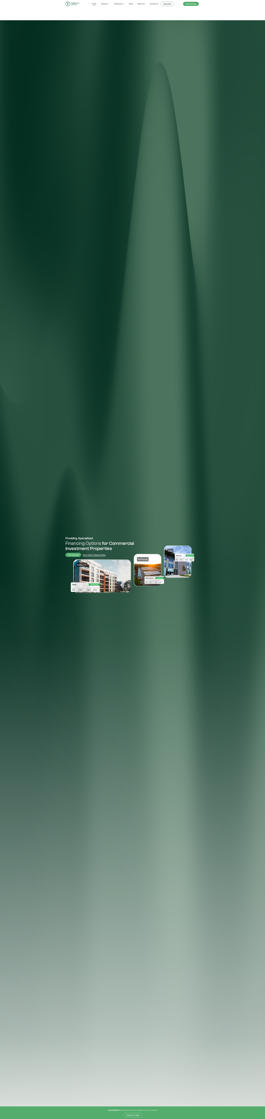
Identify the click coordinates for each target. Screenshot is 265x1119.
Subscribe (167, 4)
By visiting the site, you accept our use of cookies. (138, 1110)
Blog (131, 4)
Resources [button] (118, 4)
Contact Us (154, 4)
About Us (141, 4)
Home (94, 4)
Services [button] (104, 4)
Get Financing (191, 4)
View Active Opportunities (94, 555)
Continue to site (132, 1115)
